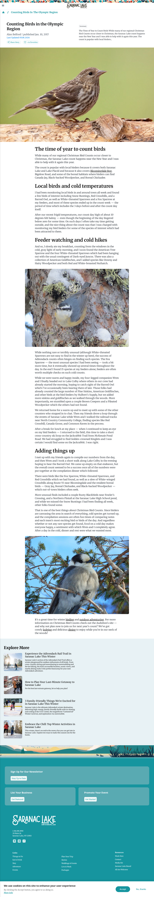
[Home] (3, 12)
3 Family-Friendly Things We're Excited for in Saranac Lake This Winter (50, 702)
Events (15, 870)
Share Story (14, 42)
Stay (14, 863)
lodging (47, 629)
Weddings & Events (69, 863)
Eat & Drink (17, 860)
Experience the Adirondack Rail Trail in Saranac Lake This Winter (48, 655)
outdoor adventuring (92, 619)
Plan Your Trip (67, 856)
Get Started (90, 799)
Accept (123, 889)
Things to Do (18, 856)
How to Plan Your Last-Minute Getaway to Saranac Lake (49, 683)
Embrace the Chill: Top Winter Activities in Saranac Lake (50, 726)
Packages (65, 870)
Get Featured (17, 799)
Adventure (17, 866)
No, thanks (141, 889)
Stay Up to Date (19, 778)
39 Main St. (17, 833)
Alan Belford (14, 34)
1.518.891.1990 (18, 831)
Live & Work (66, 867)
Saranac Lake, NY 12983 (22, 836)
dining (72, 629)
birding (70, 619)
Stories (64, 860)
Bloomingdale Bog (101, 170)
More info (8, 893)
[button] (32, 5)
